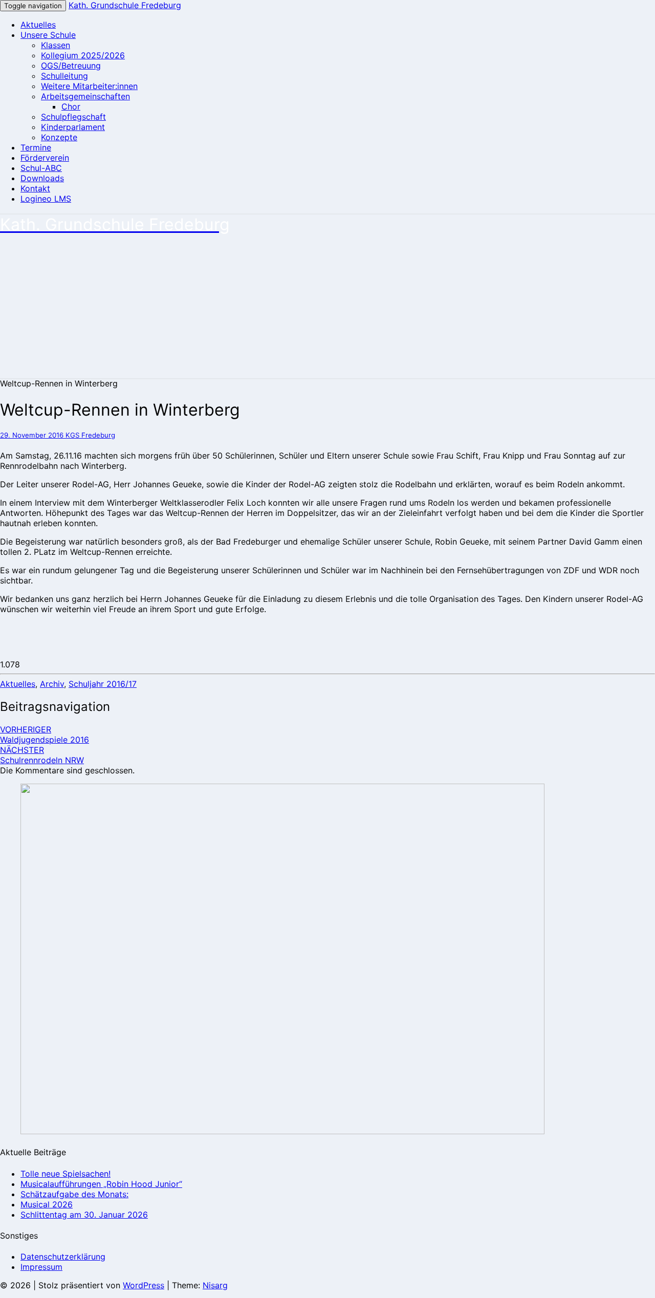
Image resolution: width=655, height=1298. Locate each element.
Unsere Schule (48, 35)
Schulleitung (64, 76)
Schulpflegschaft (73, 117)
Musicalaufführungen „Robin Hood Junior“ (101, 1184)
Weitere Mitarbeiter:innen (89, 86)
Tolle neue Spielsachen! (65, 1174)
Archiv (52, 684)
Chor (70, 106)
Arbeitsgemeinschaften (85, 96)
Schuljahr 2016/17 (103, 684)
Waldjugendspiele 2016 (44, 734)
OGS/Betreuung (71, 65)
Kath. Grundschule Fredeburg (125, 5)
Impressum (41, 1267)
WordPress (143, 1285)
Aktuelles (38, 24)
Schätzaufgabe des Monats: (74, 1194)
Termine (35, 147)
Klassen (55, 45)
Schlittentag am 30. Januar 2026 (84, 1214)
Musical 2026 (46, 1204)
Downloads (42, 178)
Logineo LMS (45, 198)
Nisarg (215, 1285)
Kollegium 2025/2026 (83, 55)
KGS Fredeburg (90, 435)
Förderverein (44, 158)
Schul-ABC (41, 168)
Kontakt (35, 188)
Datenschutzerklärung (62, 1256)
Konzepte (59, 137)
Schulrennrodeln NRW (42, 755)
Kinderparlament (73, 127)
